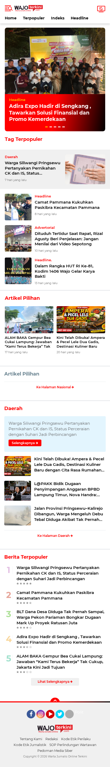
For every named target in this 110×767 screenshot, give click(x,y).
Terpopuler (34, 18)
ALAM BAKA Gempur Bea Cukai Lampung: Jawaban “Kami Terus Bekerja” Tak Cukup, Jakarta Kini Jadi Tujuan (28, 342)
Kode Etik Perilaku (76, 739)
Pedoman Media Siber (55, 751)
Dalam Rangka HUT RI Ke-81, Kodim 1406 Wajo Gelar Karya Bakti (65, 271)
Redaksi (51, 739)
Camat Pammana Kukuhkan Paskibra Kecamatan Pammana (67, 205)
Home (11, 18)
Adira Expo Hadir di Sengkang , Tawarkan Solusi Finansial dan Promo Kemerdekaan (50, 112)
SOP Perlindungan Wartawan (72, 745)
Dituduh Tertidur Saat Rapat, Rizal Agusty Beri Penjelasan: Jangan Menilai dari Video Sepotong (69, 238)
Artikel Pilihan (21, 374)
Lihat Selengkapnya (54, 682)
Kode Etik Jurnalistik (30, 745)
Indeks (57, 18)
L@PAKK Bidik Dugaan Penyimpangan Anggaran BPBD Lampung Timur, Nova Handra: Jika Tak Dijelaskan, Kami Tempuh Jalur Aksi (69, 489)
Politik (81, 712)
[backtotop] (55, 702)
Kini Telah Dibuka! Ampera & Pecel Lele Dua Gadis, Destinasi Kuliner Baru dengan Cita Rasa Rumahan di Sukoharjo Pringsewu (81, 342)
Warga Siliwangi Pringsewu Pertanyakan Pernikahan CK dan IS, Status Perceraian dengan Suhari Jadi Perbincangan (32, 168)
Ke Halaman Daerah (53, 536)
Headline (79, 18)
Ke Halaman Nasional (54, 387)
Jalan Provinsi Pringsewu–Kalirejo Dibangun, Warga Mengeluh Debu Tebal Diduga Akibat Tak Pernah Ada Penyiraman (68, 514)
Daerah (13, 408)
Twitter (62, 720)
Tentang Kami (31, 739)
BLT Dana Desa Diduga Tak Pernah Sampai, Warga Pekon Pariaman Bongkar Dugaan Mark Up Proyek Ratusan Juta (60, 617)
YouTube (54, 720)
